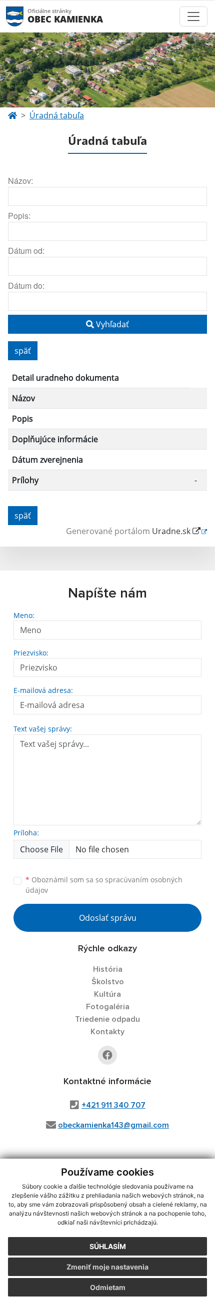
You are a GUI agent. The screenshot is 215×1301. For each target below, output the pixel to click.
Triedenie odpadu (107, 1019)
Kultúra (107, 994)
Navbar (24, 16)
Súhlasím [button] (108, 1246)
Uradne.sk (172, 531)
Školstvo (108, 982)
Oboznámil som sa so (104, 885)
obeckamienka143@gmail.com (113, 1125)
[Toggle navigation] (194, 16)
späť (22, 350)
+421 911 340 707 (114, 1105)
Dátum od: (26, 250)
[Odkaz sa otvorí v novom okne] (107, 1055)
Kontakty (107, 1032)
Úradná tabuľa (57, 115)
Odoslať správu (107, 917)
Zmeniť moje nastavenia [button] (107, 1267)
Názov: (20, 180)
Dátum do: (26, 285)
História (107, 969)
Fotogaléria (108, 1007)
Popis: (19, 215)
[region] (107, 433)
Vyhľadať (111, 324)
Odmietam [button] (108, 1287)
